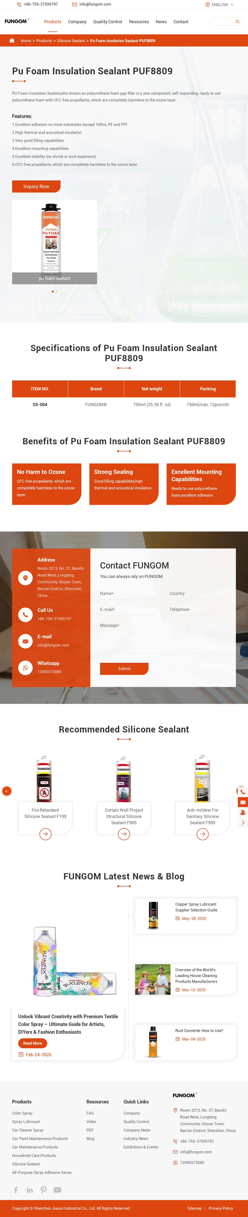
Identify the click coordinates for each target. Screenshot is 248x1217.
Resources (139, 21)
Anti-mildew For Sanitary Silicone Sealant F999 (202, 816)
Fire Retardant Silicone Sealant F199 (45, 813)
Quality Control (107, 21)
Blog (90, 1138)
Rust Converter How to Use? (199, 1030)
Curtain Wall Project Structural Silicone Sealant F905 (124, 816)
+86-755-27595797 (41, 4)
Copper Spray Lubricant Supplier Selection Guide (196, 907)
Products (52, 21)
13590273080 (50, 672)
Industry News (136, 1138)
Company (77, 21)
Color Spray (22, 1113)
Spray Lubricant (26, 1121)
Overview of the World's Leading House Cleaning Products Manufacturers (196, 976)
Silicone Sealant (71, 41)
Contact (180, 21)
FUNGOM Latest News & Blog (124, 876)
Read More (32, 1043)
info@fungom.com (95, 4)
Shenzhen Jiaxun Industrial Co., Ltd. (65, 1208)
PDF (90, 1130)
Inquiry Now (36, 186)
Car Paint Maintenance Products (40, 1138)
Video (91, 1121)
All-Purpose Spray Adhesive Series (42, 1172)
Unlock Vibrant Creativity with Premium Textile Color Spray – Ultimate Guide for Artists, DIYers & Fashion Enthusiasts (68, 1024)
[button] (53, 292)
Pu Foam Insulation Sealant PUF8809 (122, 41)
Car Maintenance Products (35, 1147)
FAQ (90, 1113)
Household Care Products (34, 1155)
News (161, 21)
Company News (137, 1130)
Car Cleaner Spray (27, 1130)
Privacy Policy (221, 1208)
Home (26, 41)
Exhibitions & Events (141, 1147)
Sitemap (194, 1208)
